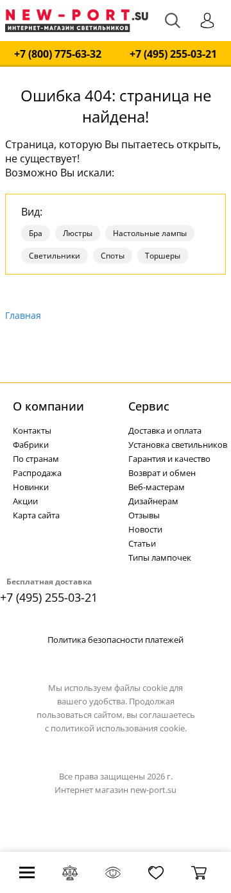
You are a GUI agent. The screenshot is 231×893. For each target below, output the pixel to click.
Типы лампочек (159, 557)
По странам (36, 458)
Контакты (32, 430)
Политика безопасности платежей (115, 639)
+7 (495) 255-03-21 (173, 54)
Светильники (54, 255)
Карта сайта (36, 515)
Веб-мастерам (156, 487)
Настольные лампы (150, 233)
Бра (35, 233)
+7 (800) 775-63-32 (57, 54)
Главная (23, 315)
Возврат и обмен (162, 473)
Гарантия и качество (169, 458)
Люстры (77, 233)
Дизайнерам (153, 501)
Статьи (142, 543)
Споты (112, 255)
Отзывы (144, 515)
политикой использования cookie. (119, 728)
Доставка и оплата (164, 430)
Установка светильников (177, 444)
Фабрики (31, 444)
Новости (145, 529)
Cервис (148, 406)
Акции (25, 501)
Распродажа (37, 473)
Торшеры (162, 255)
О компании (48, 406)
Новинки (31, 487)
